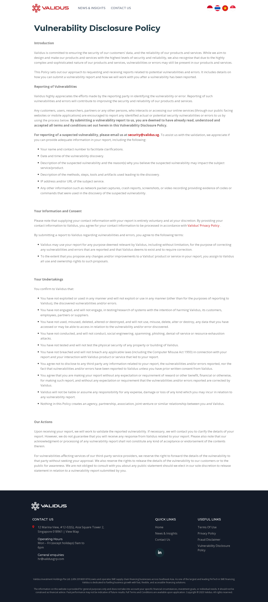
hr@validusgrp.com (51, 559)
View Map (72, 532)
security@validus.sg (143, 135)
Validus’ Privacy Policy (204, 225)
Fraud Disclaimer (209, 540)
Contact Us (121, 8)
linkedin (159, 552)
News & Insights (91, 8)
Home (159, 527)
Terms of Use (207, 527)
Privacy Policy (207, 533)
